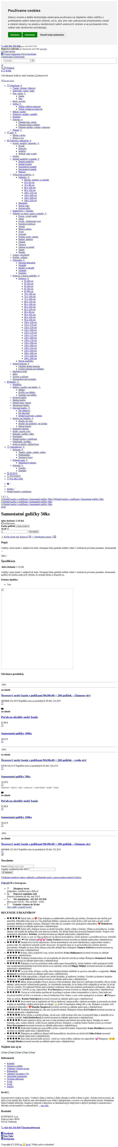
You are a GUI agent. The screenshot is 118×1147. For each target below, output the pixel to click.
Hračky (10, 489)
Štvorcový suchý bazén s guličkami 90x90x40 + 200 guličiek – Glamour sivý (46, 695)
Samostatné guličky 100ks (16, 733)
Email (3, 866)
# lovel (5, 882)
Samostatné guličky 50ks (15, 776)
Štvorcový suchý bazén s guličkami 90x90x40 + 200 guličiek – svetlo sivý (43, 760)
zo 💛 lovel (25, 1144)
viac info (44, 1105)
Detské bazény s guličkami (19, 491)
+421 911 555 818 (11, 1127)
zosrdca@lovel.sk (31, 1127)
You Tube (8, 1136)
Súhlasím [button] (15, 35)
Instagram (8, 1139)
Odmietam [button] (30, 35)
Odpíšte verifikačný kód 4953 (14, 869)
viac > (4, 555)
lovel (3, 507)
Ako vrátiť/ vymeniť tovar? (19, 907)
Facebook (8, 1133)
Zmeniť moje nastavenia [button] (52, 35)
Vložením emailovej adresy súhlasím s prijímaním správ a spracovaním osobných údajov (41, 877)
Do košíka (33, 532)
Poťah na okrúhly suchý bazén (19, 717)
